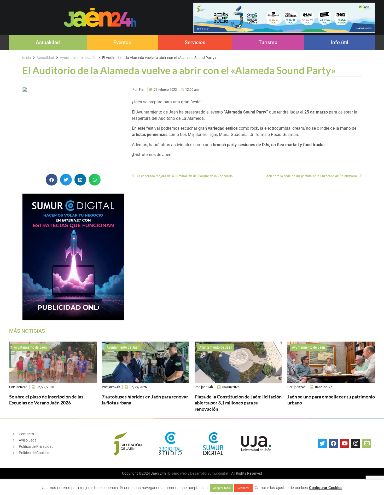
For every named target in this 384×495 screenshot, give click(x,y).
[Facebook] (333, 443)
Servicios (195, 42)
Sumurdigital (217, 473)
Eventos (122, 42)
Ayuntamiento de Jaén (78, 58)
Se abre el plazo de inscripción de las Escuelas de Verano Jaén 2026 (46, 399)
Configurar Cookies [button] (325, 487)
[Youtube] (344, 443)
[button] (51, 180)
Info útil (339, 42)
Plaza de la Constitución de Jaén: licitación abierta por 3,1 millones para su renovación (238, 403)
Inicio (26, 58)
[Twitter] (322, 443)
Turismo (268, 42)
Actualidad (48, 42)
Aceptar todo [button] (221, 488)
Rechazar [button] (243, 488)
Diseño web (177, 473)
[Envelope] (366, 443)
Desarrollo (198, 473)
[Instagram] (355, 443)
